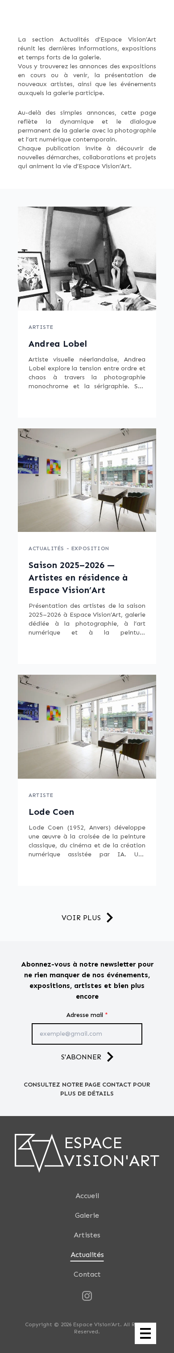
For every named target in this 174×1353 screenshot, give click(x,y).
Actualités (87, 1254)
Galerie (87, 1215)
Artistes (87, 1235)
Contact (87, 1274)
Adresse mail (87, 1015)
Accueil (87, 1195)
